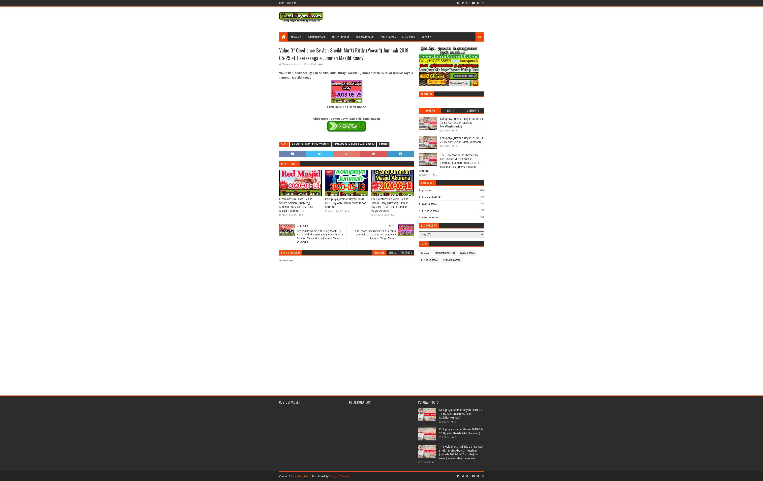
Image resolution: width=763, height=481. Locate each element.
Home (281, 3)
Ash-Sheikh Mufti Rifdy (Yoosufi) (310, 144)
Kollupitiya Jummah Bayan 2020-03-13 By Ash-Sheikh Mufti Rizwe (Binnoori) (345, 202)
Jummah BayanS (316, 36)
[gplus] (468, 3)
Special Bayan (430, 217)
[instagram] (482, 3)
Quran (425, 36)
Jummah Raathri (432, 197)
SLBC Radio (408, 36)
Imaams (294, 36)
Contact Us (291, 3)
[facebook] (458, 3)
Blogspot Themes (339, 476)
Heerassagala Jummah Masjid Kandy (354, 144)
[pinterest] (478, 3)
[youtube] (473, 3)
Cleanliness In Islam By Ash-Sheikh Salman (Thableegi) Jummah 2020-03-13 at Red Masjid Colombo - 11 (296, 204)
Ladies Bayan (429, 204)
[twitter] (463, 3)
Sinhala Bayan (430, 211)
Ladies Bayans (388, 36)
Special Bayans (340, 36)
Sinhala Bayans (364, 36)
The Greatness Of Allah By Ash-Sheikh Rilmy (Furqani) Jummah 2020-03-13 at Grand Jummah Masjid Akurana (390, 204)
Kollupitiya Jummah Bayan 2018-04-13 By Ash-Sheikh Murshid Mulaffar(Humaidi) (462, 122)
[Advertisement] (346, 357)
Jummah (383, 144)
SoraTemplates (301, 476)
